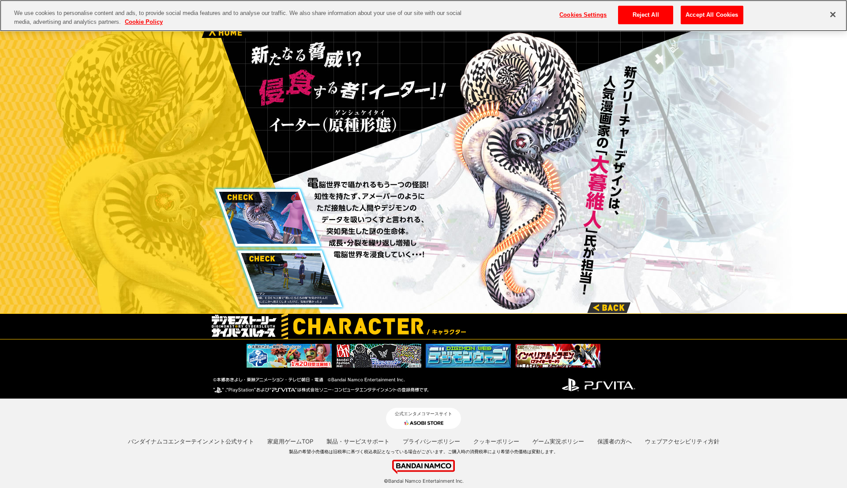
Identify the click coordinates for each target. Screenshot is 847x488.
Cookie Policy (144, 22)
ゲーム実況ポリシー (558, 441)
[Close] (833, 14)
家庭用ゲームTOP (290, 441)
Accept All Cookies (712, 14)
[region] (423, 15)
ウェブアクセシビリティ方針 (682, 441)
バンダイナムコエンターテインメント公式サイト (191, 441)
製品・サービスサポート (358, 441)
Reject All (646, 14)
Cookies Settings (583, 14)
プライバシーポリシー (431, 441)
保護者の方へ (614, 441)
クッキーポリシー (496, 441)
